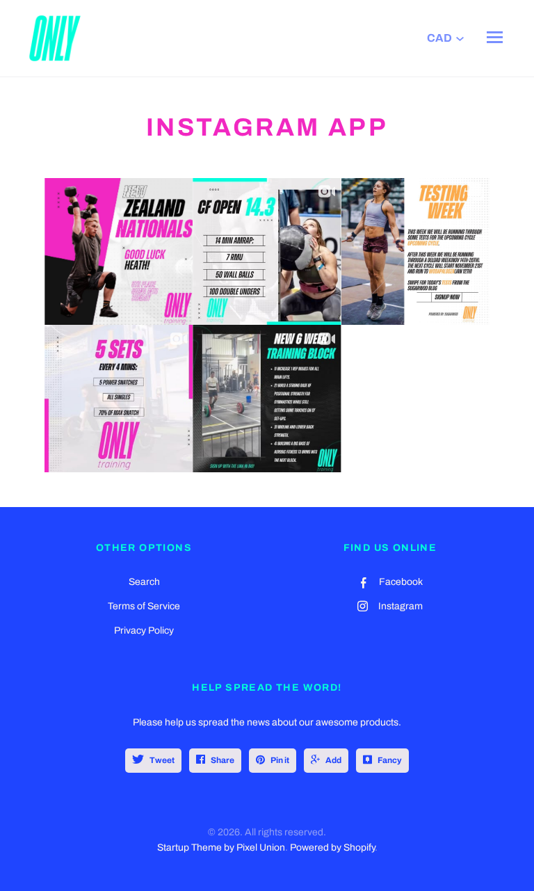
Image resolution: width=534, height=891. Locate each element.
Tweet (162, 760)
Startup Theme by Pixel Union (221, 847)
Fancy (390, 760)
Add (333, 760)
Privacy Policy (144, 630)
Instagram (400, 606)
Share (222, 760)
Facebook (401, 582)
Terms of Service (144, 606)
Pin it (279, 760)
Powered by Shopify (332, 847)
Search (144, 582)
